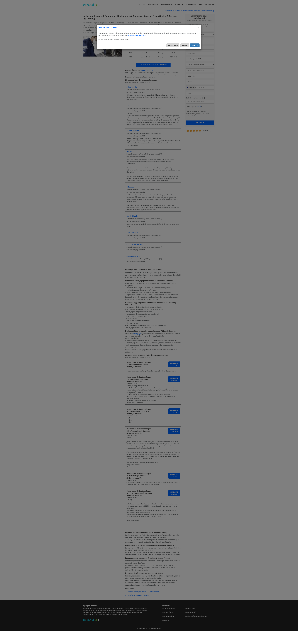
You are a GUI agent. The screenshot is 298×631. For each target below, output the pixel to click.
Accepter (195, 45)
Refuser (185, 45)
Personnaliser (173, 45)
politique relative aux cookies (136, 35)
